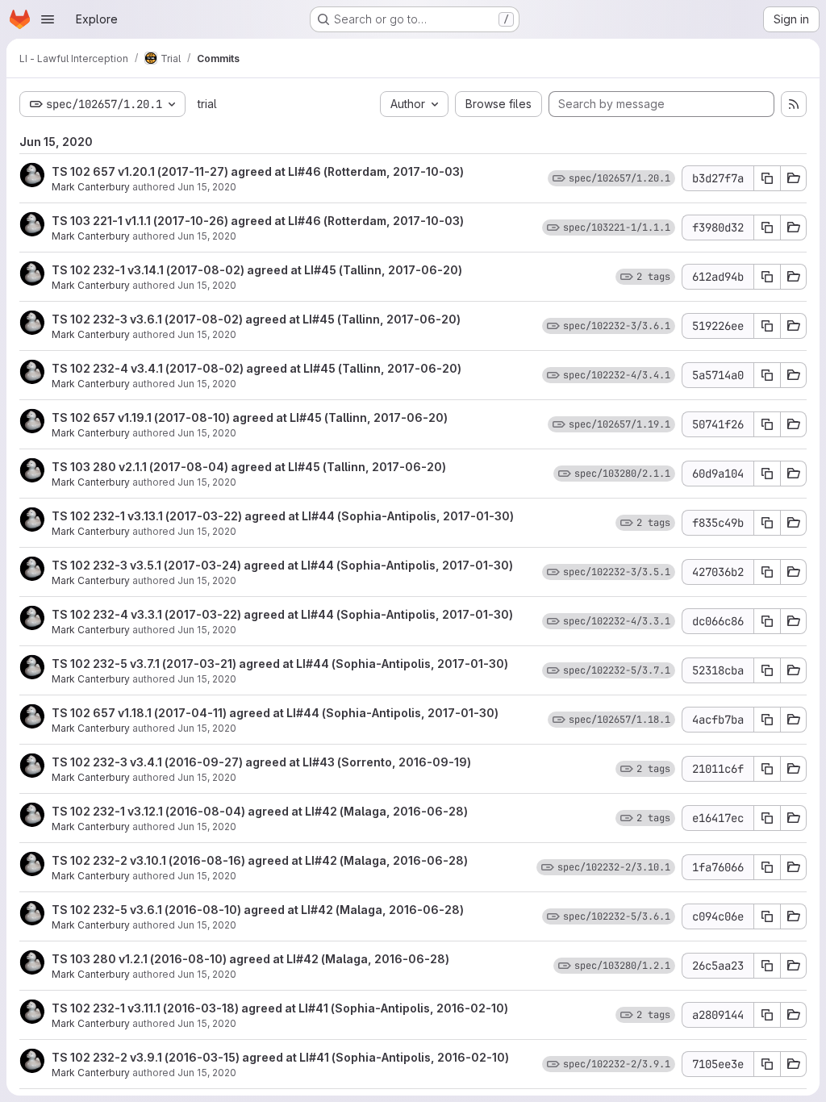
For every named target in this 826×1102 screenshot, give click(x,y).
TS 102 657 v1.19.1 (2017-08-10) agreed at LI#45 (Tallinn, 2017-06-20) (250, 417)
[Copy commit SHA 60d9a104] (767, 473)
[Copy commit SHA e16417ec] (767, 818)
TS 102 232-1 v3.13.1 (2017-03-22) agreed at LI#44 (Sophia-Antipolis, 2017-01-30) (283, 516)
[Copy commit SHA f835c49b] (767, 523)
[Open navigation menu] (47, 19)
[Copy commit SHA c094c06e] (767, 916)
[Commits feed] (794, 104)
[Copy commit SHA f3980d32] (767, 227)
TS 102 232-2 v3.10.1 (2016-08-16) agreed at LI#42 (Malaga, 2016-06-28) (260, 860)
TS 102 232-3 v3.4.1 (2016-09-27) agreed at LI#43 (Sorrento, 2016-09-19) (261, 762)
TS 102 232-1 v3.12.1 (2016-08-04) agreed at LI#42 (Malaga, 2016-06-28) (260, 811)
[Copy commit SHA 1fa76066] (767, 867)
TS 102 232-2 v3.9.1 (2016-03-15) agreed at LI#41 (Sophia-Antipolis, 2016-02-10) (280, 1057)
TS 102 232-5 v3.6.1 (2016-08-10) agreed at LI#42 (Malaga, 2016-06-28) (258, 909)
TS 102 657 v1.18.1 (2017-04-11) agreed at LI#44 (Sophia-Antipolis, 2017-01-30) (275, 713)
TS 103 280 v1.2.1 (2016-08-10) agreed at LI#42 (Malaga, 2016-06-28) (250, 959)
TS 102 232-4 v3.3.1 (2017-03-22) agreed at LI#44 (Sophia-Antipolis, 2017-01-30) (282, 614)
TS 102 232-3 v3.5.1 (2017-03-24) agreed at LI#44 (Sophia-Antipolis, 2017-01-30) (282, 565)
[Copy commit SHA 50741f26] (767, 424)
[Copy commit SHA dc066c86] (767, 621)
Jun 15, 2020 (206, 187)
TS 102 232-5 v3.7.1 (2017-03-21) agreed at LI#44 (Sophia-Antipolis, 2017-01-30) (280, 663)
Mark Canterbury (91, 187)
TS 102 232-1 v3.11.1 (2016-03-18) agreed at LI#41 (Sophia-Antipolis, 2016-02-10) (280, 1008)
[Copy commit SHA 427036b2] (767, 572)
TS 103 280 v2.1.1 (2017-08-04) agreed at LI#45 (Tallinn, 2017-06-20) (249, 467)
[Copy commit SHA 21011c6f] (767, 769)
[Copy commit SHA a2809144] (767, 1015)
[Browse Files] (794, 178)
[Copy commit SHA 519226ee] (767, 326)
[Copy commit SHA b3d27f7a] (767, 178)
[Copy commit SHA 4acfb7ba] (767, 720)
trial (207, 104)
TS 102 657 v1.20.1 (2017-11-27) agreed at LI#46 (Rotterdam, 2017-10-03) (258, 171)
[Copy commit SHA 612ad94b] (767, 277)
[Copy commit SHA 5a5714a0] (767, 375)
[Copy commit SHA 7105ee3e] (767, 1064)
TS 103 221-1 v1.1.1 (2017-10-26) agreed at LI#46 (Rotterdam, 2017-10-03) (258, 220)
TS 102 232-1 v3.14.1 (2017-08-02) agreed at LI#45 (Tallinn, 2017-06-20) (257, 270)
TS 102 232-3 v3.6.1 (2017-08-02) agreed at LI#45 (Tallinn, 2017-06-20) (256, 319)
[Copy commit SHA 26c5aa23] (767, 966)
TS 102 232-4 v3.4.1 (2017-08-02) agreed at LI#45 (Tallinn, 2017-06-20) (256, 368)
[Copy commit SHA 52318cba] (767, 670)
